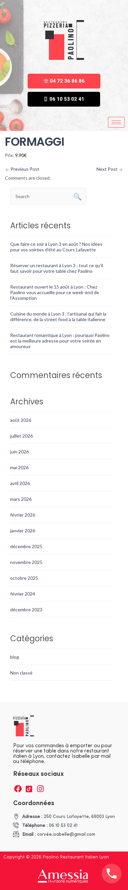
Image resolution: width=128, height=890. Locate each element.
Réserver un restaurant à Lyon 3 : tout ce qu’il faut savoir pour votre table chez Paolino (56, 268)
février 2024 (22, 594)
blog (14, 657)
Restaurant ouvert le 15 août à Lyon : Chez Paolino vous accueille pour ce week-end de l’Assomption (54, 292)
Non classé (21, 672)
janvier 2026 (22, 530)
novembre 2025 (26, 562)
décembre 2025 (26, 546)
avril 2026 (20, 483)
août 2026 (20, 420)
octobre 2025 (24, 578)
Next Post (109, 169)
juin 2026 (19, 451)
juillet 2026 (21, 436)
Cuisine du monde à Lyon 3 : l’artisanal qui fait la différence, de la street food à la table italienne (58, 316)
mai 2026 (19, 467)
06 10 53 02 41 (67, 99)
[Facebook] (18, 789)
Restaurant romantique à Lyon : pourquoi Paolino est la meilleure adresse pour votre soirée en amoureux (60, 340)
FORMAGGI (34, 142)
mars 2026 (21, 499)
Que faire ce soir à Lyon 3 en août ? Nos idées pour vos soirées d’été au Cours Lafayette (56, 246)
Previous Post (22, 169)
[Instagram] (40, 789)
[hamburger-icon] (116, 122)
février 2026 (22, 515)
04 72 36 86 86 (67, 81)
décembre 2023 (26, 609)
